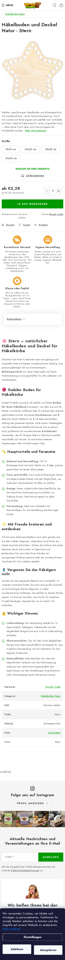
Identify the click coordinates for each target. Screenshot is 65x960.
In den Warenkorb (33, 204)
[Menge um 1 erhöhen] (58, 191)
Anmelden (51, 857)
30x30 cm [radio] (11, 158)
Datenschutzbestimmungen (25, 870)
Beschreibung (14, 319)
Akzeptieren (48, 950)
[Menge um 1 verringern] (47, 191)
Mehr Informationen (35, 130)
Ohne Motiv (54, 732)
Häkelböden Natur (50, 696)
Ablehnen (17, 949)
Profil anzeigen (30, 803)
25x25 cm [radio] (50, 149)
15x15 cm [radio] (10, 149)
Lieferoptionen (35, 175)
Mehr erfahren (12, 929)
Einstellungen (32, 937)
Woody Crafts (56, 214)
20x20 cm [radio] (30, 149)
